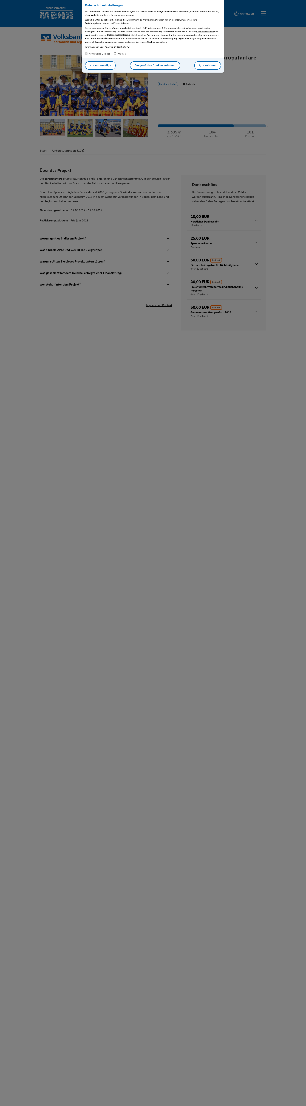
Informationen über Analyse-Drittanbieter (106, 46)
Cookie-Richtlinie (205, 31)
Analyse (121, 53)
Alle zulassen (207, 65)
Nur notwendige (100, 65)
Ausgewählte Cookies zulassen (155, 65)
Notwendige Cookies (99, 53)
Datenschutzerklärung (118, 35)
